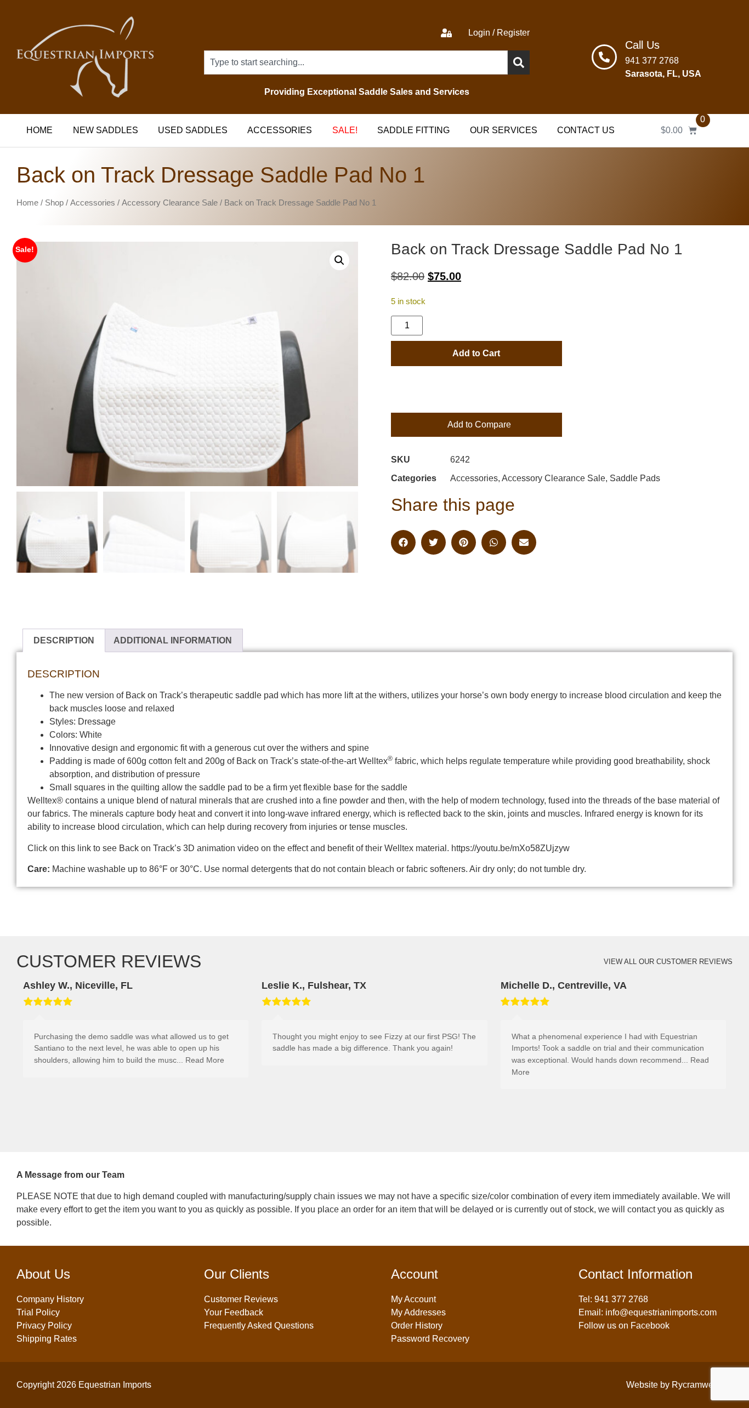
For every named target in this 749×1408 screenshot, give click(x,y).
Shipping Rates (46, 1338)
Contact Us (586, 130)
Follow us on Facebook (623, 1325)
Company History (50, 1299)
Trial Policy (38, 1312)
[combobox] (355, 62)
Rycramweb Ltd (702, 1384)
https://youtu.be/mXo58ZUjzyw (510, 848)
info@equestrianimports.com (661, 1312)
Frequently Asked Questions (259, 1325)
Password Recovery (430, 1338)
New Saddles (105, 130)
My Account (413, 1299)
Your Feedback (233, 1312)
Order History (416, 1325)
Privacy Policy (44, 1325)
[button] (339, 260)
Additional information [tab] (173, 640)
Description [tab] (63, 640)
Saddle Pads (635, 478)
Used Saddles (193, 130)
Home (39, 130)
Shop (54, 202)
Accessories (279, 130)
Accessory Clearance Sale (170, 202)
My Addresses (418, 1312)
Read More (204, 1060)
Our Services (503, 130)
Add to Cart (476, 353)
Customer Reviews (241, 1299)
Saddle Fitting (413, 130)
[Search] (519, 62)
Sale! (345, 130)
